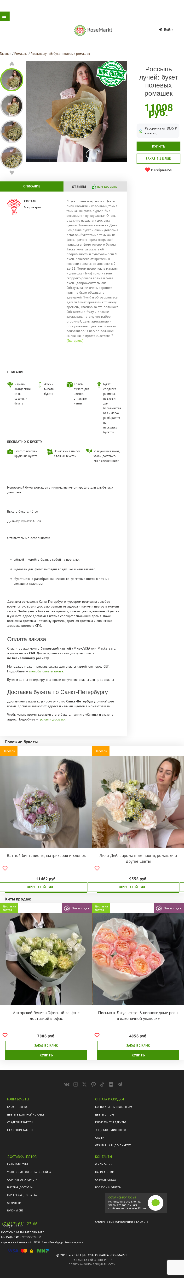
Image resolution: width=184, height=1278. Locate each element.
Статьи (99, 1137)
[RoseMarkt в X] (84, 1084)
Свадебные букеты (20, 1122)
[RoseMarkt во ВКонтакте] (66, 1084)
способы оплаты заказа (46, 671)
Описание (31, 186)
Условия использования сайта (29, 1172)
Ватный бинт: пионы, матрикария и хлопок (46, 855)
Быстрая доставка (20, 1187)
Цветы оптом (104, 1114)
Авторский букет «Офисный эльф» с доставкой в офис (46, 1015)
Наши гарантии (17, 1164)
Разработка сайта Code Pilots (92, 1260)
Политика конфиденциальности (92, 1264)
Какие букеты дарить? (110, 1122)
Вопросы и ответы (108, 1187)
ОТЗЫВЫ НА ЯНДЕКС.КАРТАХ (113, 1145)
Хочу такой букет (133, 887)
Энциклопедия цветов (111, 1130)
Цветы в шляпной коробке (25, 1114)
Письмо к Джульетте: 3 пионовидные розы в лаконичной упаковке (138, 1015)
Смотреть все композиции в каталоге (121, 1221)
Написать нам (104, 1172)
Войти (168, 29)
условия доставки (52, 719)
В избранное (161, 170)
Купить (158, 146)
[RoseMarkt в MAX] (75, 1084)
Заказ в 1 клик (158, 158)
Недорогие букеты (20, 1130)
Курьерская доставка (22, 1195)
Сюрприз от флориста (22, 1179)
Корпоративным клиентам (113, 1107)
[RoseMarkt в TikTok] (102, 1084)
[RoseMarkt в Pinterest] (93, 1084)
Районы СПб (15, 1210)
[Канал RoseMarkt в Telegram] (120, 1084)
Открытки (14, 1202)
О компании (103, 1164)
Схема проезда (105, 1179)
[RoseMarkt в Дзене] (111, 1084)
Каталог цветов (18, 1107)
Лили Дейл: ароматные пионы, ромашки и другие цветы (138, 858)
